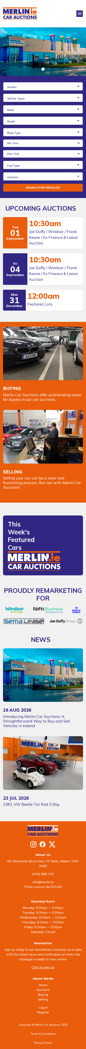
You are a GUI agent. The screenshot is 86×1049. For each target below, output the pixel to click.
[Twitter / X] (52, 844)
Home (43, 985)
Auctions (43, 990)
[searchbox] (44, 87)
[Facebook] (43, 844)
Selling (43, 999)
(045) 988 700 (43, 874)
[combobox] (43, 86)
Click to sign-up (43, 967)
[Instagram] (33, 844)
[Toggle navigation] (79, 13)
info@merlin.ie (43, 882)
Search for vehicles (43, 187)
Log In (43, 1007)
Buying (43, 995)
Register (43, 1012)
